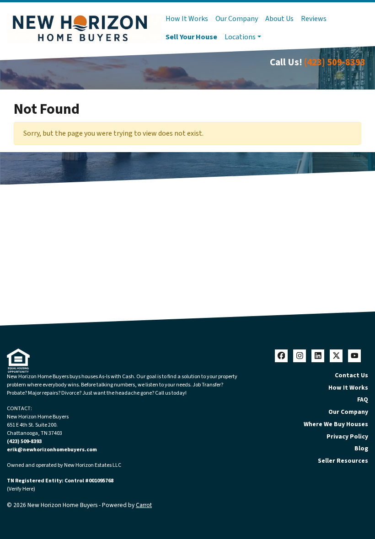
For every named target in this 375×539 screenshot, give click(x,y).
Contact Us (351, 375)
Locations (240, 37)
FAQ (362, 399)
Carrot (144, 505)
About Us (279, 19)
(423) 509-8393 (334, 62)
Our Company (236, 19)
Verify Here (21, 489)
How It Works (187, 19)
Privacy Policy (347, 436)
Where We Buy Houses (336, 424)
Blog (361, 448)
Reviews (314, 19)
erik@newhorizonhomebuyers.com (52, 450)
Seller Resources (343, 460)
